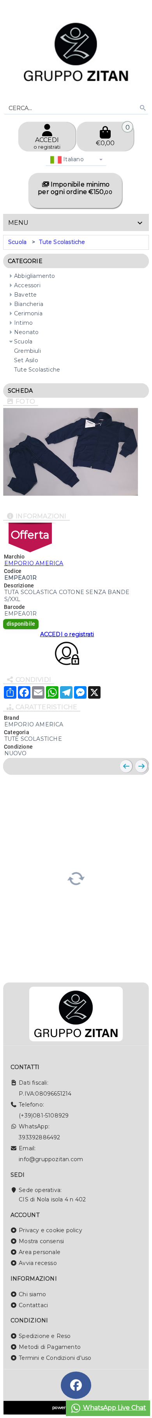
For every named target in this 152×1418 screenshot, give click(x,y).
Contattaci (33, 1305)
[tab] (76, 222)
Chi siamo (32, 1294)
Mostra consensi (41, 1241)
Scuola (17, 242)
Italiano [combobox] (73, 159)
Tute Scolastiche (62, 242)
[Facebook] (76, 1385)
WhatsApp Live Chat (113, 1407)
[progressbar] (76, 877)
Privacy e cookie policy (50, 1230)
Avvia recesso (38, 1263)
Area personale (39, 1252)
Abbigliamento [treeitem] (34, 275)
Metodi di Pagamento (50, 1346)
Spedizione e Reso (45, 1336)
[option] (17, 242)
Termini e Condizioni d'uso (55, 1357)
